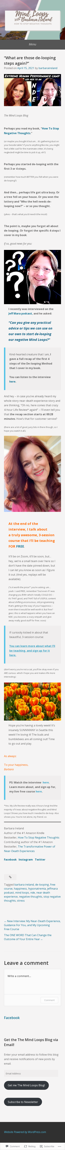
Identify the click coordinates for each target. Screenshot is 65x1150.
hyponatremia (37, 888)
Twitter (40, 859)
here (12, 381)
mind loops (22, 892)
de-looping (42, 884)
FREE (20, 546)
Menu (32, 44)
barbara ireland (24, 884)
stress (21, 900)
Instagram (26, 859)
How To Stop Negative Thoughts (38, 837)
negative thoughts (30, 896)
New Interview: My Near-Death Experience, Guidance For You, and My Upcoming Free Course (32, 925)
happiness (20, 888)
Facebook (10, 859)
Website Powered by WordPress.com (25, 1132)
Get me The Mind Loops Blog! (26, 1085)
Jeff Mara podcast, (20, 313)
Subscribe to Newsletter (23, 1102)
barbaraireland (47, 68)
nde (32, 892)
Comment (49, 1000)
